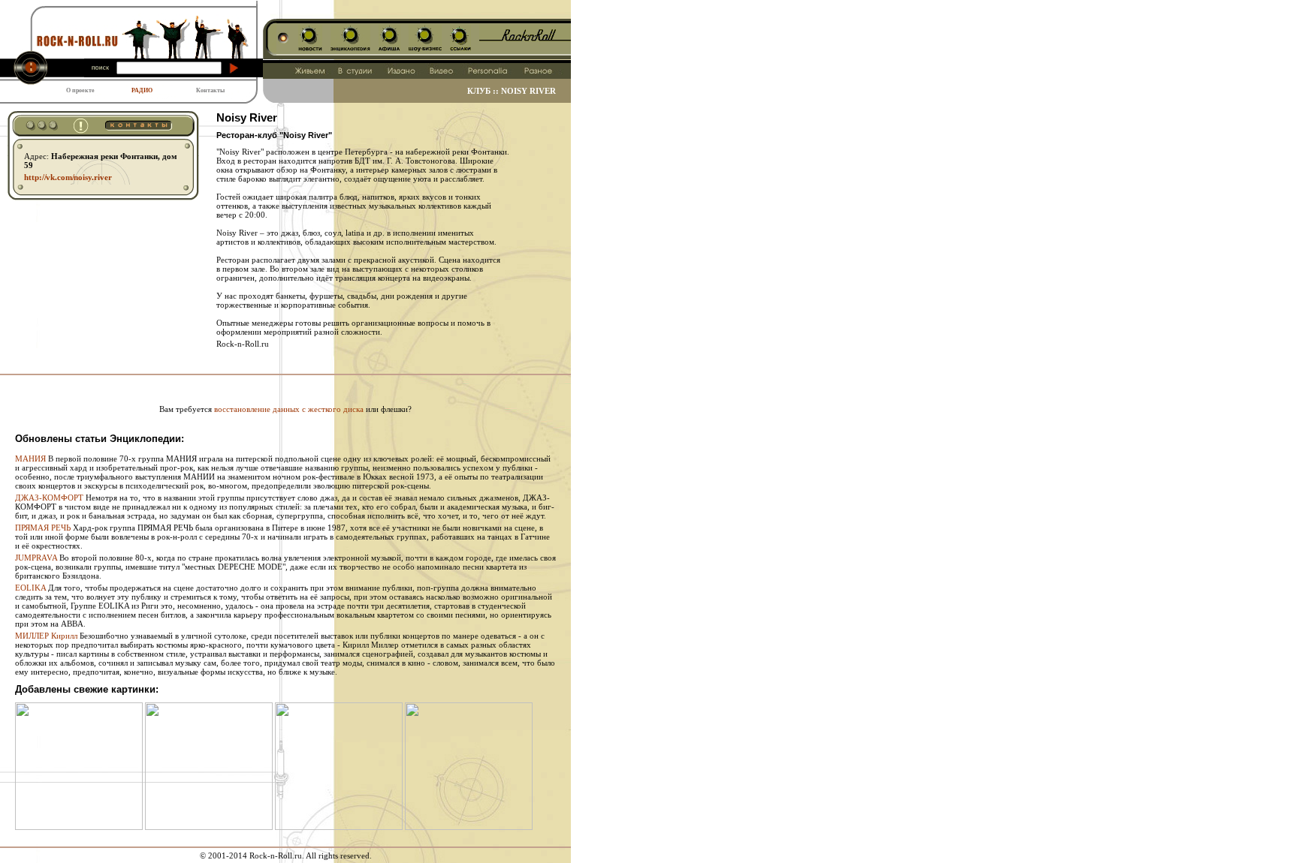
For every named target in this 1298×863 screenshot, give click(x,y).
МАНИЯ (30, 458)
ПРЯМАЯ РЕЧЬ (43, 527)
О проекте (80, 90)
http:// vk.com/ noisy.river (68, 177)
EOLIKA (30, 587)
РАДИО (141, 90)
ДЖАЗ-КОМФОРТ (49, 497)
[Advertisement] (285, 380)
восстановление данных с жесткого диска (289, 408)
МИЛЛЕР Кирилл (46, 635)
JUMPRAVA (36, 557)
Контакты (210, 90)
